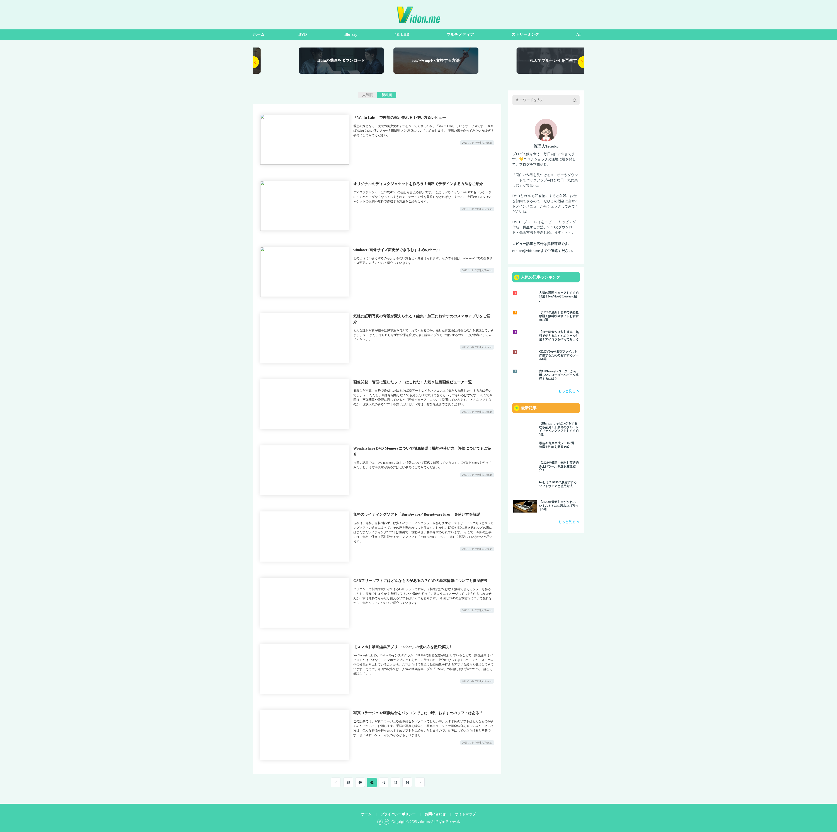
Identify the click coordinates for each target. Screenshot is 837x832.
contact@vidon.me (526, 251)
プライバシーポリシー (398, 814)
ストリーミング (525, 34)
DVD (302, 34)
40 (360, 782)
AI (578, 34)
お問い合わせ (435, 814)
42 (383, 782)
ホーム (259, 34)
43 (395, 782)
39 (348, 782)
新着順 (386, 95)
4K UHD (402, 34)
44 (407, 782)
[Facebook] (380, 822)
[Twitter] (386, 822)
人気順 (367, 95)
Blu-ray (350, 34)
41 (372, 782)
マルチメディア (460, 34)
